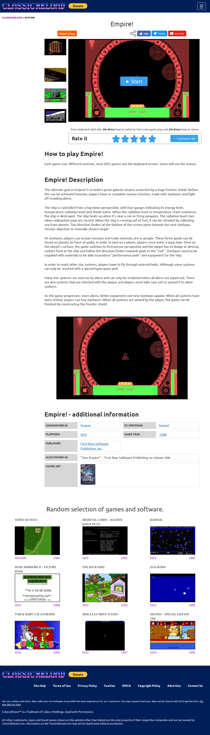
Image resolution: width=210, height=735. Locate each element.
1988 (163, 434)
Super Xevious (26, 519)
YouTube (179, 33)
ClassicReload (12, 17)
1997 (124, 652)
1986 (192, 605)
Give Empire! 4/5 (143, 138)
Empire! (86, 425)
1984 (56, 558)
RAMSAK (156, 519)
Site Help (40, 685)
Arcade (20, 558)
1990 (56, 652)
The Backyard (93, 567)
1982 (192, 558)
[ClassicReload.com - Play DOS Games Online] (33, 9)
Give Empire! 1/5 (116, 138)
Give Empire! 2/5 (125, 138)
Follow (161, 33)
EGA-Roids (158, 567)
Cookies (109, 685)
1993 (124, 605)
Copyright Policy (149, 685)
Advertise (174, 685)
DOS (84, 434)
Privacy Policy (87, 685)
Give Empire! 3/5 (134, 138)
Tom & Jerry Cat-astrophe (35, 614)
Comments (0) (186, 138)
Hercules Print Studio (100, 614)
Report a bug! (67, 33)
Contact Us (195, 685)
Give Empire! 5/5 (152, 138)
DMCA (126, 685)
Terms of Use (62, 685)
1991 (124, 558)
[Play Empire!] (134, 120)
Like (146, 33)
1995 (192, 652)
